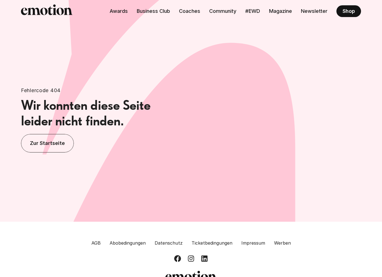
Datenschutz (169, 243)
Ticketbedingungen (212, 243)
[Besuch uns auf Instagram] (191, 258)
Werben (282, 243)
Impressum (253, 243)
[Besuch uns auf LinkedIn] (204, 258)
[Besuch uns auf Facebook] (177, 258)
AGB (96, 243)
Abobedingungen (128, 243)
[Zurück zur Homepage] (46, 11)
